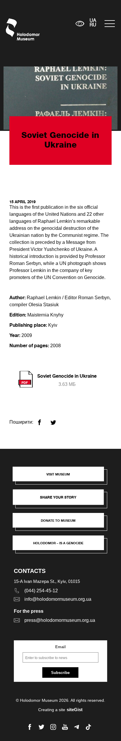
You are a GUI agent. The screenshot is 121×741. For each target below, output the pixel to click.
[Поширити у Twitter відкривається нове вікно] (57, 420)
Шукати (52, 23)
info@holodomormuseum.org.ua (57, 599)
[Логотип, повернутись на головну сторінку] (17, 29)
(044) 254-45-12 (41, 590)
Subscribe (60, 672)
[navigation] (110, 23)
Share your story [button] (58, 497)
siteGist (75, 709)
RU (93, 25)
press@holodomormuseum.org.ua (59, 620)
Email (60, 647)
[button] (61, 477)
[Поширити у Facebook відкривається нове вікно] (43, 420)
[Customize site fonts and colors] (80, 23)
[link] (61, 523)
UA (93, 21)
